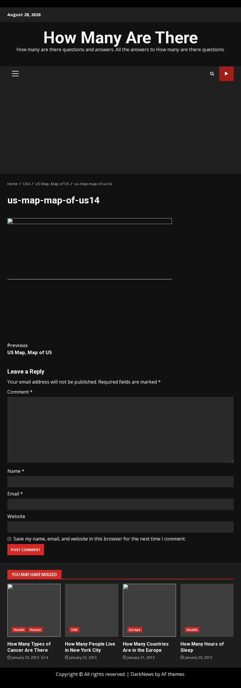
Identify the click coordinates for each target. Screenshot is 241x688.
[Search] (212, 73)
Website (16, 516)
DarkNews (142, 674)
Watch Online (226, 74)
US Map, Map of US (29, 349)
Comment (20, 392)
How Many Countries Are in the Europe (149, 610)
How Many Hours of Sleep (207, 610)
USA (74, 630)
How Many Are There (120, 37)
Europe (135, 630)
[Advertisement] (120, 129)
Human (35, 630)
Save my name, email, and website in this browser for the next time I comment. (100, 539)
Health (19, 630)
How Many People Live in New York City (91, 610)
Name (15, 471)
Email (15, 493)
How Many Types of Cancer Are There (34, 610)
